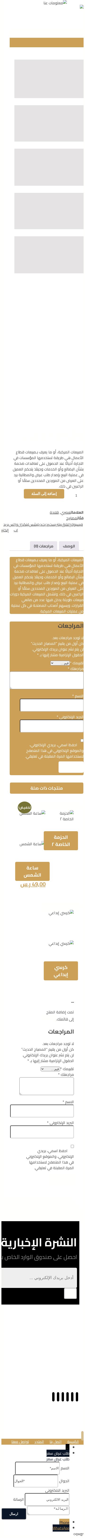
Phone (64, 1522)
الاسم (78, 695)
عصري (66, 512)
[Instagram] (67, 1396)
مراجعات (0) (43, 546)
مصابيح (71, 518)
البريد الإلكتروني (70, 716)
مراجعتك (76, 668)
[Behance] (58, 1396)
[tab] (69, 546)
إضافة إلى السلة (44, 494)
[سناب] (72, 1396)
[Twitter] (63, 1396)
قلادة (54, 512)
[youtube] (53, 1396)
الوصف (69, 546)
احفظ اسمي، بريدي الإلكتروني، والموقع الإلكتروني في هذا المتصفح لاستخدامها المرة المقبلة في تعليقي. (54, 750)
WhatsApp (61, 1528)
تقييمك (77, 662)
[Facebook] (77, 1396)
